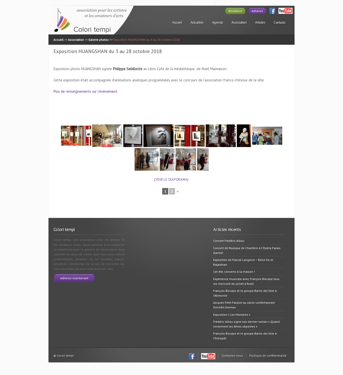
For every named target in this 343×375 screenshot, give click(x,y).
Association (239, 22)
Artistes (260, 22)
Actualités (197, 22)
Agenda (217, 22)
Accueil (177, 22)
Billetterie (235, 11)
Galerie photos (98, 39)
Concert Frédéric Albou (228, 241)
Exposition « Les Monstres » (231, 314)
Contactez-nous (232, 355)
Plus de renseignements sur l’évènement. (85, 91)
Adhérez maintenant (74, 278)
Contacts (279, 22)
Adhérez (257, 11)
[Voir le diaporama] (171, 179)
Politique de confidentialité (268, 355)
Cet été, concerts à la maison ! (234, 271)
